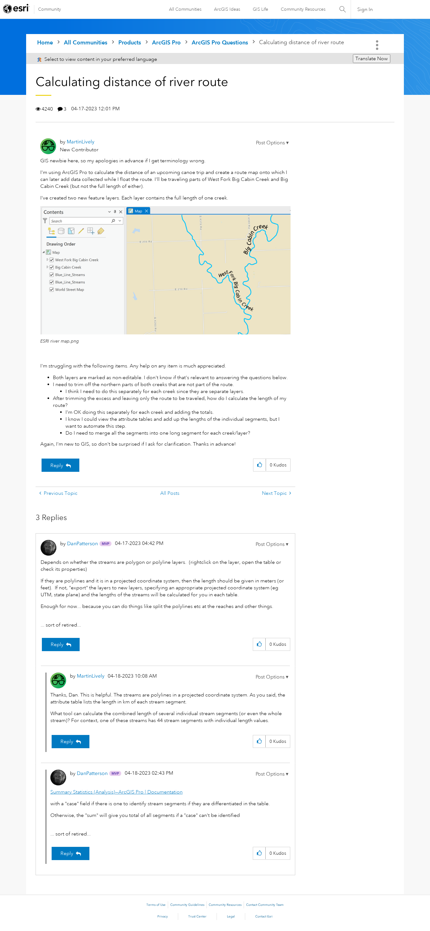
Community (49, 9)
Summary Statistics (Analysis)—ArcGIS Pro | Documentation (116, 792)
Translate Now (371, 58)
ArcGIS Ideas (227, 9)
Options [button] (377, 45)
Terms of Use (156, 905)
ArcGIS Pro (166, 42)
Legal (231, 916)
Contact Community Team (265, 905)
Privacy (162, 916)
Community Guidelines (187, 905)
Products (129, 42)
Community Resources (303, 9)
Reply (56, 465)
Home (45, 42)
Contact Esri (264, 916)
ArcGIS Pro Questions (220, 42)
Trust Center (197, 916)
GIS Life (260, 9)
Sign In (365, 9)
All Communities (185, 9)
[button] (272, 142)
